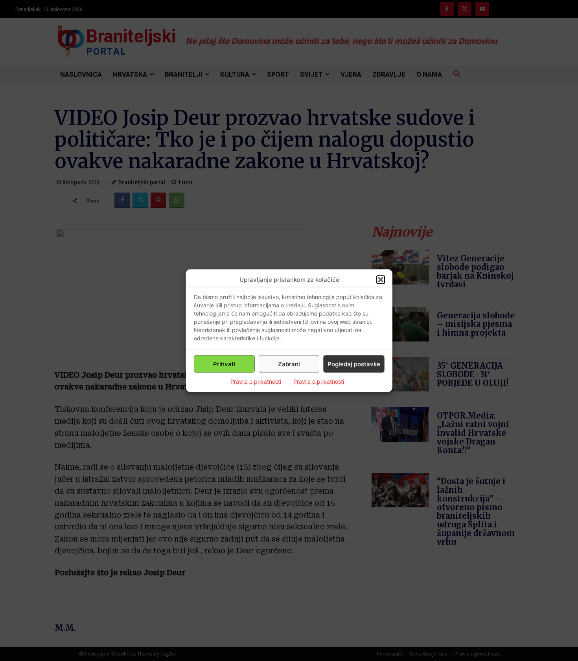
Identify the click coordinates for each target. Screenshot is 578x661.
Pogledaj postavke (354, 363)
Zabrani (289, 363)
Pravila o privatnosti (255, 381)
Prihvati (224, 363)
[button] (381, 279)
